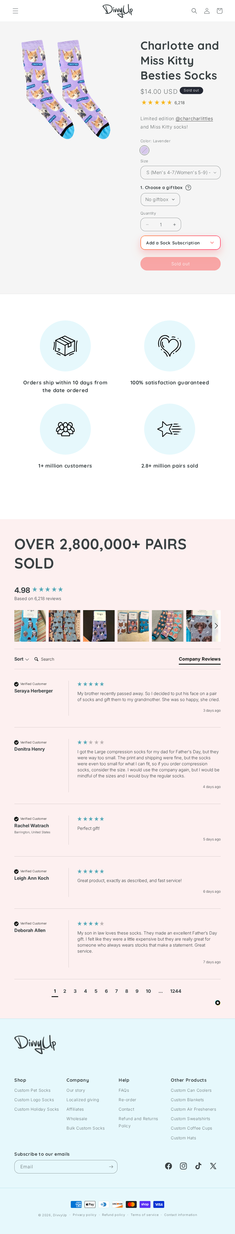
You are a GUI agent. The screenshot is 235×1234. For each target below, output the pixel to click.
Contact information (180, 1215)
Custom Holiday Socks (36, 1109)
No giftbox (156, 199)
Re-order (127, 1099)
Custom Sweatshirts (190, 1118)
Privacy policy (85, 1215)
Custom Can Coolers (191, 1090)
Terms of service (144, 1215)
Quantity (148, 213)
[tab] (200, 660)
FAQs (124, 1090)
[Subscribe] (111, 1166)
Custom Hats (183, 1137)
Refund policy (113, 1215)
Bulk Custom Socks (85, 1128)
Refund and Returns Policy (138, 1122)
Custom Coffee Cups (191, 1128)
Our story (75, 1090)
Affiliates (75, 1109)
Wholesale (76, 1118)
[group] (44, 590)
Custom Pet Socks (32, 1090)
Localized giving (82, 1099)
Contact (126, 1109)
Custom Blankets (187, 1099)
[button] (15, 11)
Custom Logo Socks (34, 1099)
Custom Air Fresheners (193, 1109)
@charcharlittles (194, 118)
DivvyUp (60, 1215)
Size (144, 161)
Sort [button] (19, 659)
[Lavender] (144, 150)
